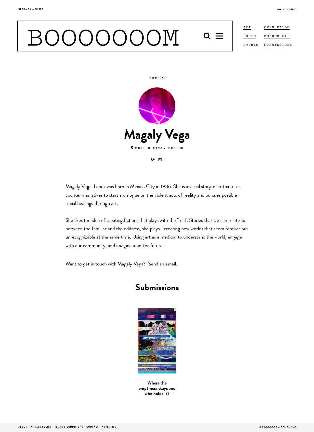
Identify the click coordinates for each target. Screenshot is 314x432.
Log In (280, 10)
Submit (292, 10)
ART (247, 27)
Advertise (109, 427)
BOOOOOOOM (103, 36)
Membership (277, 36)
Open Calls (277, 27)
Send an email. (162, 264)
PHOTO (249, 36)
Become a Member (30, 9)
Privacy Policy (41, 427)
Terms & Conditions (69, 427)
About (22, 427)
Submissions (278, 44)
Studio (251, 44)
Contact (92, 427)
